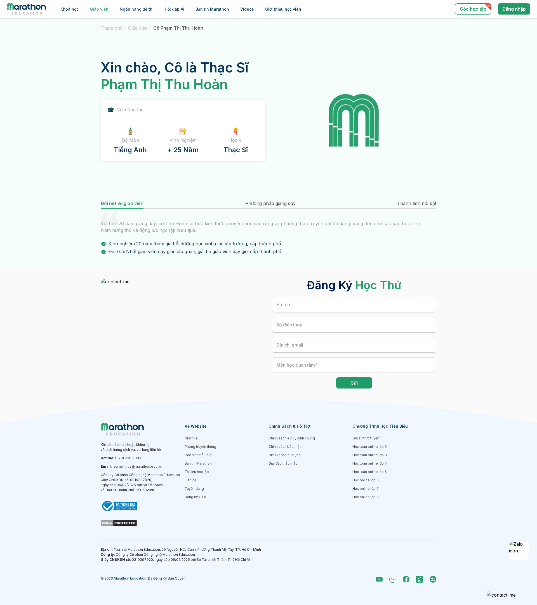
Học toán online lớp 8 (369, 455)
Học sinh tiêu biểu (199, 455)
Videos (247, 9)
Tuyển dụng (194, 488)
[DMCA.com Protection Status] (143, 523)
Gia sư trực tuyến (365, 438)
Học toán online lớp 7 (369, 463)
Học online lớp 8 (365, 497)
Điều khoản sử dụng (284, 455)
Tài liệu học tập (197, 472)
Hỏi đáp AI (174, 9)
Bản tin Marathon (212, 9)
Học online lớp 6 (365, 480)
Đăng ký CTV (195, 497)
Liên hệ (190, 480)
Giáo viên (99, 9)
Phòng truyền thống (200, 446)
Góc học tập (473, 9)
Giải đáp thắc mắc (282, 463)
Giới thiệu (192, 438)
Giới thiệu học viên (283, 9)
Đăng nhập (514, 9)
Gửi (354, 383)
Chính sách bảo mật (284, 446)
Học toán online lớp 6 (369, 472)
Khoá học (69, 9)
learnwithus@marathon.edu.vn (137, 466)
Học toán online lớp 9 (369, 446)
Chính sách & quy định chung (291, 438)
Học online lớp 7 (365, 488)
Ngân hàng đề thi (137, 9)
